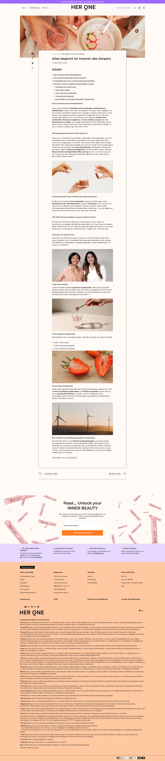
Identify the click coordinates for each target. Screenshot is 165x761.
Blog (122, 586)
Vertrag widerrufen (27, 567)
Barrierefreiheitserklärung (28, 592)
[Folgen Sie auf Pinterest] (32, 607)
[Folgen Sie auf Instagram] (35, 607)
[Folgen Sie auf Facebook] (25, 607)
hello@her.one (98, 553)
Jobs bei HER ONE (127, 579)
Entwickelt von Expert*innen (65, 87)
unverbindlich (37, 557)
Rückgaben (23, 583)
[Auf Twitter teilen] (33, 58)
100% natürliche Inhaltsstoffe (66, 93)
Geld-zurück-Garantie (60, 576)
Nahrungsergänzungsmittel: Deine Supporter (70, 78)
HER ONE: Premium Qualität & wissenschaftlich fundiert (74, 84)
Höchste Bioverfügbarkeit (64, 96)
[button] (24, 8)
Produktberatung (34, 8)
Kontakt (22, 579)
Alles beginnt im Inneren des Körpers (73, 54)
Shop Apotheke (92, 583)
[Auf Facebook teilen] (33, 53)
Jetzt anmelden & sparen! (82, 533)
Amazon (90, 576)
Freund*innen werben (61, 583)
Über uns (124, 576)
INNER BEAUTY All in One (61, 586)
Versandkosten (25, 586)
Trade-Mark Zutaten (62, 90)
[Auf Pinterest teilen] (33, 63)
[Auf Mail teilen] (33, 68)
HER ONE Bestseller (60, 589)
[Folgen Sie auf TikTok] (29, 607)
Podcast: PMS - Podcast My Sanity (132, 583)
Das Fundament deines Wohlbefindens (67, 75)
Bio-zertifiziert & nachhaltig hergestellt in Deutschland (74, 99)
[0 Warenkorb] (144, 8)
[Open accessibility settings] (139, 7)
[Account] (135, 8)
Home (54, 54)
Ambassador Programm (61, 592)
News (58, 54)
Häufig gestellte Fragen (27, 576)
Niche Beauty (91, 579)
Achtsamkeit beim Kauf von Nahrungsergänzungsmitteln (74, 81)
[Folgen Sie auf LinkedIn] (38, 607)
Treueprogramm (59, 579)
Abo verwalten (24, 589)
